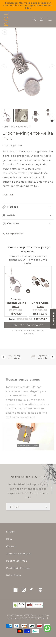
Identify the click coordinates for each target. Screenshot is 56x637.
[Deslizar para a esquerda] (4, 67)
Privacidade (13, 575)
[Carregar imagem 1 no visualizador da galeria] (7, 115)
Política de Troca (16, 561)
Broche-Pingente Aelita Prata (16, 303)
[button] (50, 19)
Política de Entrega (18, 568)
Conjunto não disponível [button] (28, 325)
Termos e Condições (18, 553)
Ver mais (8, 194)
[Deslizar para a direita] (52, 67)
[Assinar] (46, 506)
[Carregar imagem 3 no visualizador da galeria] (35, 115)
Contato (11, 546)
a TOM (10, 531)
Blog (9, 539)
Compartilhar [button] (14, 233)
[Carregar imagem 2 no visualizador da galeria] (21, 115)
